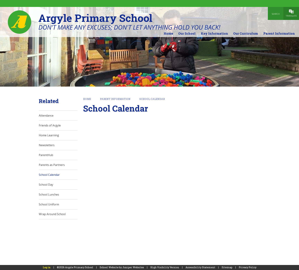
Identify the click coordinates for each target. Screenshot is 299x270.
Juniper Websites (133, 267)
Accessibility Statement (200, 267)
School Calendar (152, 99)
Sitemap (227, 267)
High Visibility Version (164, 267)
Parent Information (115, 99)
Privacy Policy (247, 267)
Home (87, 99)
